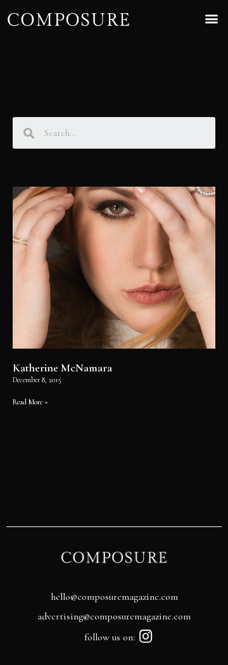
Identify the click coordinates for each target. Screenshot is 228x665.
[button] (211, 18)
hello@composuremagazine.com (114, 596)
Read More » (30, 401)
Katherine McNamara (62, 368)
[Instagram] (146, 636)
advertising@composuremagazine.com (114, 616)
